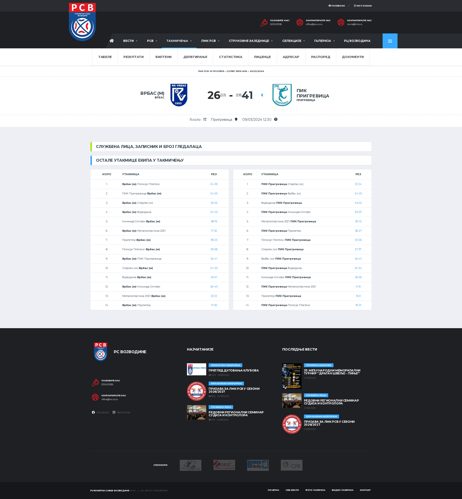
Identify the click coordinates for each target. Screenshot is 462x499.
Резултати (133, 57)
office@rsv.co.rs (314, 24)
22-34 (358, 268)
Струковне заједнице (249, 41)
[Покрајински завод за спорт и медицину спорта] (190, 465)
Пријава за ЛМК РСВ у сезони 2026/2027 (234, 390)
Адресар (291, 57)
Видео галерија (342, 490)
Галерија (322, 41)
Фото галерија (315, 490)
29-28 (214, 249)
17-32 (214, 230)
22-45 (214, 212)
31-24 (358, 184)
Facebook (338, 5)
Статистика (230, 57)
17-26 (214, 305)
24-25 (214, 193)
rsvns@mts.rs (354, 24)
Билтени (163, 57)
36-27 (358, 230)
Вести (128, 41)
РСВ (150, 41)
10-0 (358, 296)
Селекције (291, 41)
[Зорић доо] (224, 464)
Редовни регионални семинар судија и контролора (236, 413)
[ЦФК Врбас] (291, 465)
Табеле (105, 57)
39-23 (214, 240)
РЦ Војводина (357, 41)
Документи (353, 57)
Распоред (320, 57)
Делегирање (195, 57)
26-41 (214, 258)
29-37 (358, 212)
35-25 (214, 203)
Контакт (365, 490)
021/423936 (276, 24)
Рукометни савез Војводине (109, 490)
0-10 (358, 286)
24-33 (214, 268)
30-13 (358, 221)
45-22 (358, 203)
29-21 (214, 277)
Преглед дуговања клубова (234, 370)
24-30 (214, 184)
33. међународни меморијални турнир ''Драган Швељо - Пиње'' (332, 372)
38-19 (214, 221)
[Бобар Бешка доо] (258, 465)
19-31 (358, 305)
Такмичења (177, 41)
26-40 (214, 286)
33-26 (358, 240)
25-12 (214, 296)
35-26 (358, 277)
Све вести (292, 490)
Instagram (364, 5)
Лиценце (262, 57)
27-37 (358, 249)
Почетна (273, 490)
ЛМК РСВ (208, 41)
